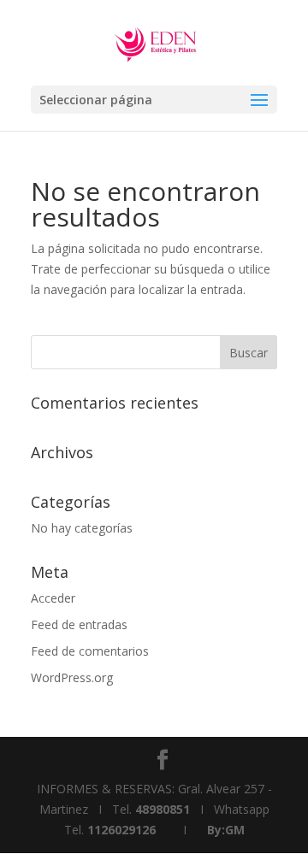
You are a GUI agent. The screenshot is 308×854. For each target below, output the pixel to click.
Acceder (53, 598)
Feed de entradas (79, 624)
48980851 (162, 809)
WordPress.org (72, 677)
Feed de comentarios (90, 651)
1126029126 (121, 830)
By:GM (226, 830)
